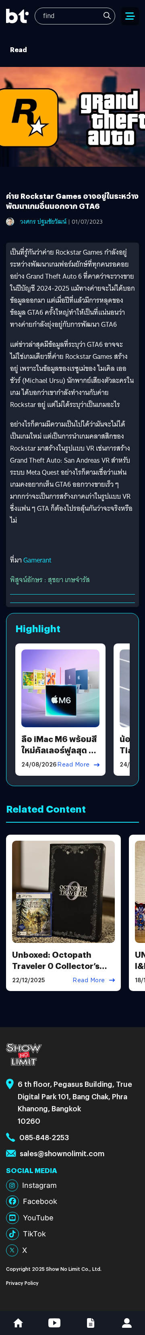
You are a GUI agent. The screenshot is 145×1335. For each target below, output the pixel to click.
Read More (73, 764)
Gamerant (37, 560)
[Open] (130, 16)
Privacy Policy (22, 1282)
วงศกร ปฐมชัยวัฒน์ (43, 221)
